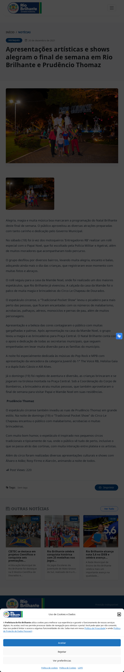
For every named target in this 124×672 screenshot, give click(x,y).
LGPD (80, 668)
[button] (119, 614)
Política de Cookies (67, 668)
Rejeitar (62, 651)
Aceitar (62, 642)
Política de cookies (49, 668)
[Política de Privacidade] (95, 628)
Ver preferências (62, 660)
